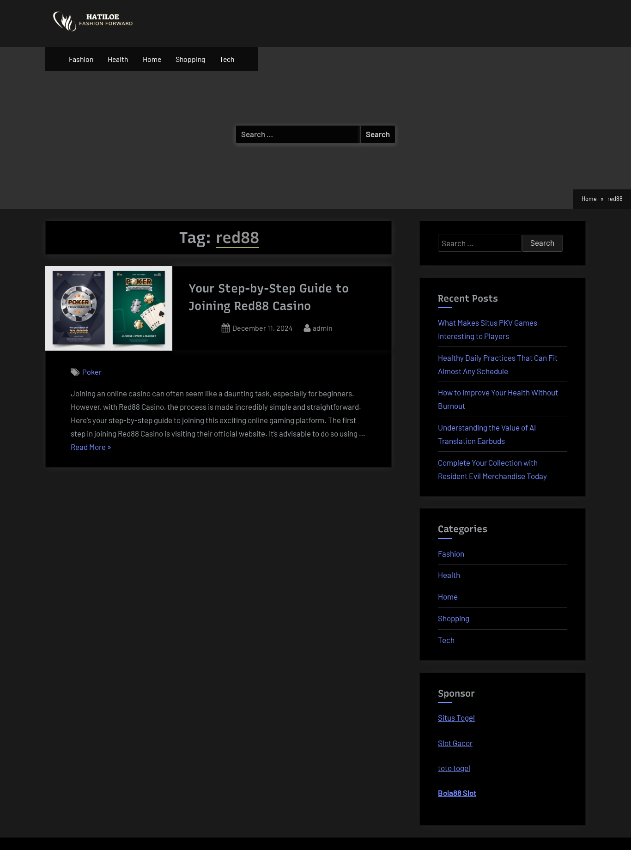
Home (152, 59)
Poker (92, 372)
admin (323, 327)
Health (118, 59)
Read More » (91, 448)
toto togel (454, 767)
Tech (226, 59)
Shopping (190, 59)
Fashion (81, 59)
